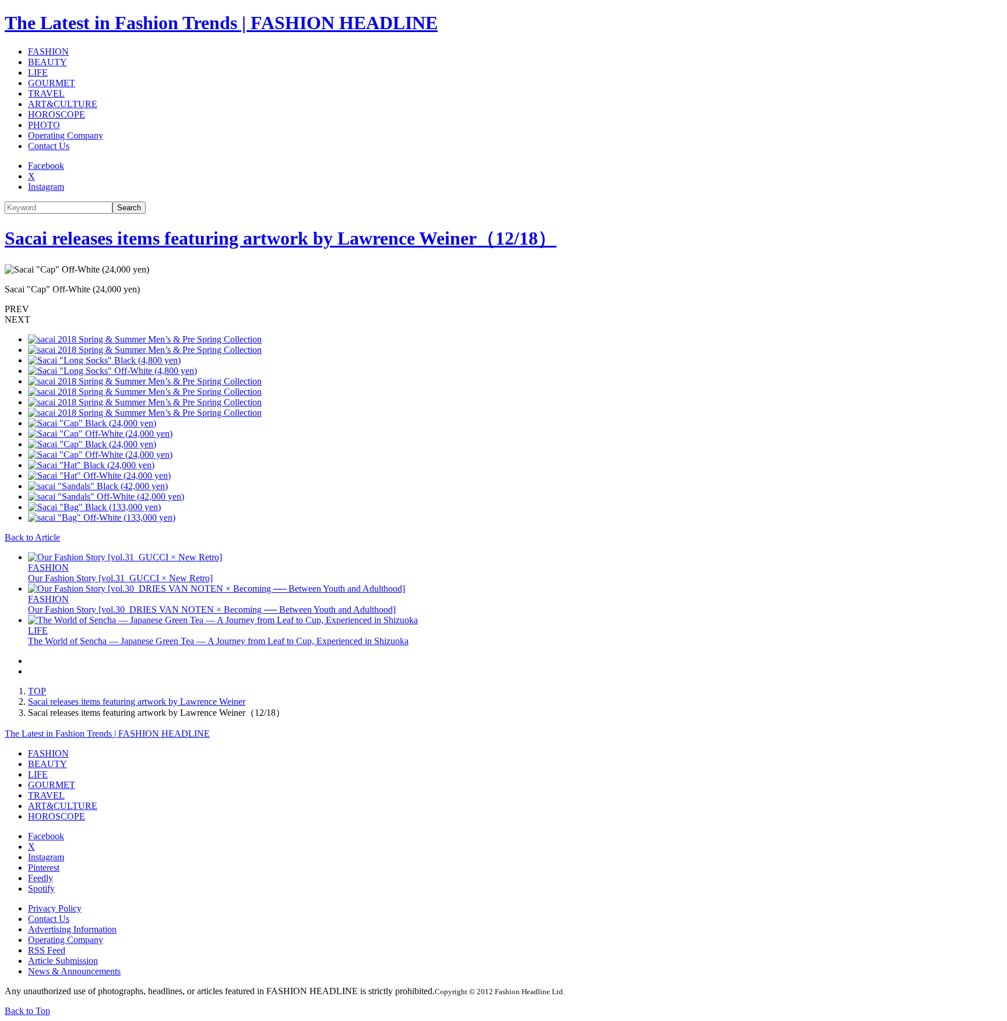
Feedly (40, 878)
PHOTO (44, 125)
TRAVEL (46, 93)
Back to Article (32, 537)
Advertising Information (72, 929)
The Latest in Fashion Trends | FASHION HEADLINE (221, 22)
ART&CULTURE (62, 104)
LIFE (38, 72)
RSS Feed (46, 950)
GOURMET (51, 83)
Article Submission (63, 961)
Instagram (46, 187)
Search (129, 207)
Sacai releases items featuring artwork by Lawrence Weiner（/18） (281, 238)
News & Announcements (74, 971)
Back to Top (27, 1011)
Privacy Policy (55, 908)
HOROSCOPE (56, 114)
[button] (503, 309)
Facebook (46, 166)
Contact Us (48, 146)
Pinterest (43, 867)
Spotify (41, 888)
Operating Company (65, 135)
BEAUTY (47, 62)
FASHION (48, 51)
